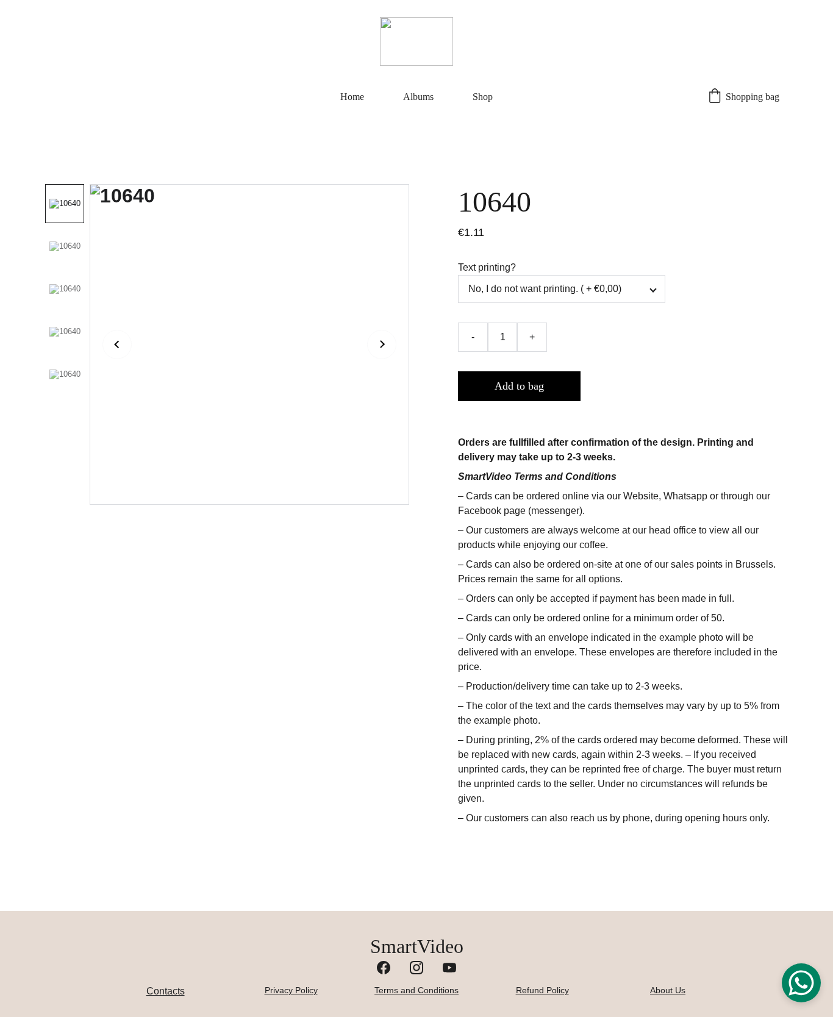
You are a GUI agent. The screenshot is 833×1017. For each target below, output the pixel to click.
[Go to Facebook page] (383, 967)
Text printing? (487, 267)
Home (352, 96)
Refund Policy (542, 990)
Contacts (165, 991)
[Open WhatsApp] (801, 982)
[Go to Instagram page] (416, 967)
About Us (667, 990)
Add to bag (519, 386)
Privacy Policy (291, 990)
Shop (483, 96)
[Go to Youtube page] (449, 967)
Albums (418, 96)
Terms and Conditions (416, 990)
